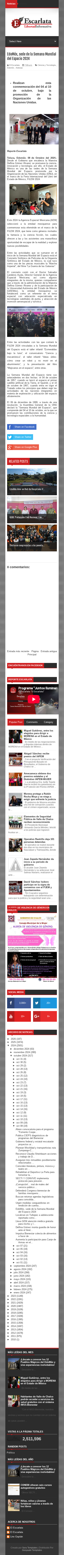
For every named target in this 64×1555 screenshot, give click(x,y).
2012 (14, 1333)
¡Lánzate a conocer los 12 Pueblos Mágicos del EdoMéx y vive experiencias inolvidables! (38, 1362)
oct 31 (19, 1059)
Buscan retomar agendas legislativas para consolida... (35, 1198)
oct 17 (19, 1099)
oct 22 (19, 1085)
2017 (14, 1316)
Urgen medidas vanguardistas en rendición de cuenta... (32, 1204)
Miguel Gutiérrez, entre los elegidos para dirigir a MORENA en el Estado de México (38, 1381)
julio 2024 (19, 1272)
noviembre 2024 (22, 1052)
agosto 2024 (20, 1269)
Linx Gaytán (16, 1536)
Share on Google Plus (26, 447)
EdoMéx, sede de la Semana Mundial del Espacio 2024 (35, 1210)
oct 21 (19, 1089)
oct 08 (19, 1126)
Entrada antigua (49, 651)
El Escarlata (16, 1527)
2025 (14, 1042)
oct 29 (19, 1065)
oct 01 (19, 1262)
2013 (14, 1329)
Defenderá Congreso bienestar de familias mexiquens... (33, 1192)
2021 (14, 1302)
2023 (14, 1296)
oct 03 (19, 1255)
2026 (14, 1039)
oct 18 (19, 1095)
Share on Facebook (25, 426)
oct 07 (19, 1245)
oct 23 (19, 1082)
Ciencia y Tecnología (47, 65)
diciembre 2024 (22, 1049)
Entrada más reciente (18, 651)
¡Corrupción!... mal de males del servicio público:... (32, 1186)
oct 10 (19, 1119)
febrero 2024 (20, 1289)
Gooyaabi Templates (32, 1550)
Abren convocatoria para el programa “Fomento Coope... (35, 1130)
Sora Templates (29, 1547)
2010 (14, 1339)
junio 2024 (19, 1275)
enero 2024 (20, 1292)
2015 (14, 1322)
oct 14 (19, 1109)
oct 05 (19, 1249)
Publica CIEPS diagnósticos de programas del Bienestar (32, 1137)
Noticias (19, 68)
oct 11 (19, 1116)
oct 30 (19, 1062)
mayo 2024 (20, 1279)
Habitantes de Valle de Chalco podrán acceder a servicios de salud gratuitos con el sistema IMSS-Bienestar (37, 1400)
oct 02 (19, 1259)
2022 (14, 1299)
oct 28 (19, 1069)
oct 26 (19, 1072)
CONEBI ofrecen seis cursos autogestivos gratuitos (36, 1486)
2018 (14, 1312)
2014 (14, 1326)
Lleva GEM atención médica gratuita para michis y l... (34, 1222)
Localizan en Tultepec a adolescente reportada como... (34, 1216)
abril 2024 (19, 1282)
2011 (14, 1336)
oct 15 (19, 1105)
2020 (14, 1306)
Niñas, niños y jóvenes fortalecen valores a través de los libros (37, 1504)
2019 (14, 1309)
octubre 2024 (21, 1055)
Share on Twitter (23, 437)
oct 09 (19, 1122)
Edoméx (10, 68)
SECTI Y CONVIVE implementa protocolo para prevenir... (32, 1180)
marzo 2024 (20, 1286)
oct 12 (19, 1112)
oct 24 (19, 1079)
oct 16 (19, 1102)
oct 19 (19, 1092)
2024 (14, 1045)
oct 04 (19, 1252)
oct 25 (19, 1075)
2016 (14, 1319)
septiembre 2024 (22, 1266)
